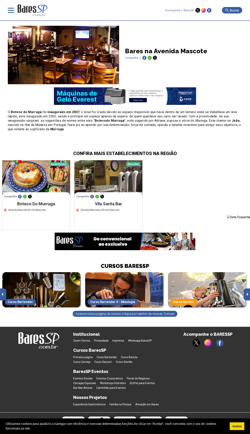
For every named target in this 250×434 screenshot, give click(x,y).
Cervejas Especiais (84, 383)
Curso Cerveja (81, 361)
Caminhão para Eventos (111, 387)
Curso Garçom (103, 361)
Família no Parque (120, 404)
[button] (32, 429)
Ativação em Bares (147, 404)
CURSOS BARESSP (125, 266)
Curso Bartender (107, 357)
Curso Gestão (124, 361)
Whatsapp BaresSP (140, 340)
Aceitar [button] (237, 426)
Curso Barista (129, 357)
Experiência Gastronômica (89, 404)
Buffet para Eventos (142, 383)
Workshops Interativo (113, 383)
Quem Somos (81, 340)
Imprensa (118, 340)
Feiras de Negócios (138, 378)
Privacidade (101, 340)
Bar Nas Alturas (82, 387)
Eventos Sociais (83, 378)
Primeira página (83, 357)
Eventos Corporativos (109, 378)
